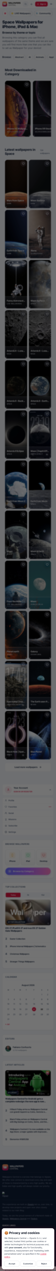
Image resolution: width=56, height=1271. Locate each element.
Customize (28, 1264)
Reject (44, 1264)
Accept (12, 1264)
